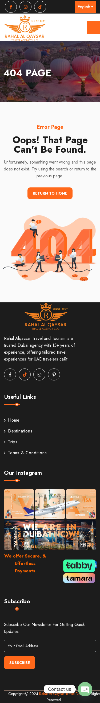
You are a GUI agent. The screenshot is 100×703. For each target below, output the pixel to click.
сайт (63, 359)
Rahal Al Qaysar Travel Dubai (62, 693)
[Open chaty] (85, 689)
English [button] (84, 7)
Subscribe (19, 662)
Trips (13, 442)
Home (14, 420)
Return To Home (50, 193)
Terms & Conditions (27, 453)
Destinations (20, 431)
